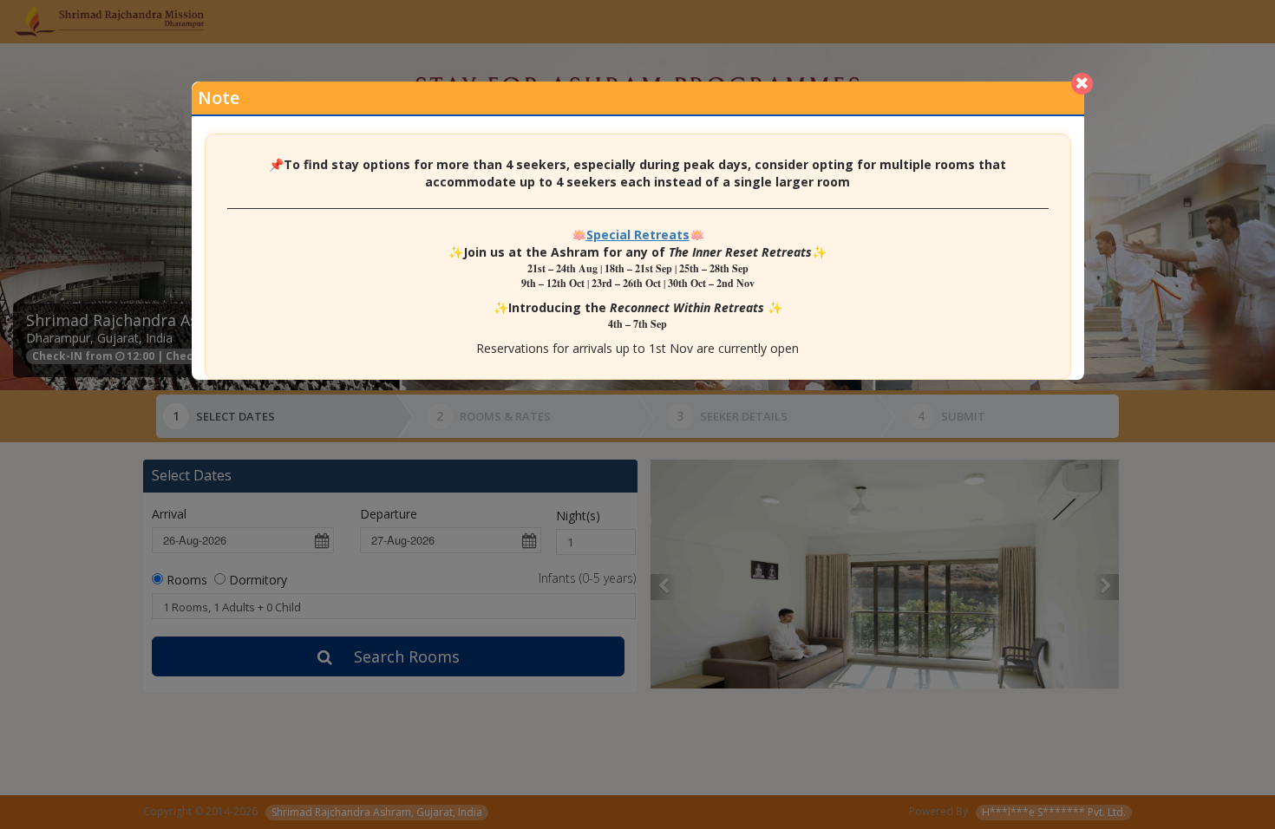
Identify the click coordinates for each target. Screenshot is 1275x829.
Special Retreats (638, 234)
